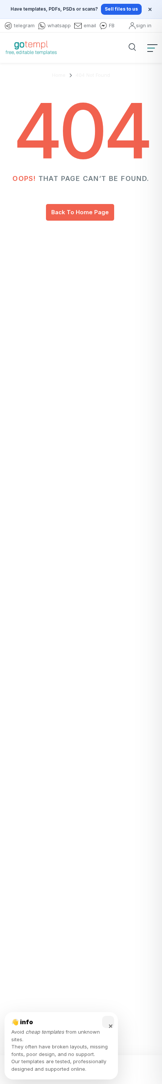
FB (112, 25)
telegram (24, 25)
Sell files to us (121, 9)
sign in (143, 25)
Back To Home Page (80, 212)
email (90, 25)
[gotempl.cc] (31, 47)
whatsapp (59, 25)
